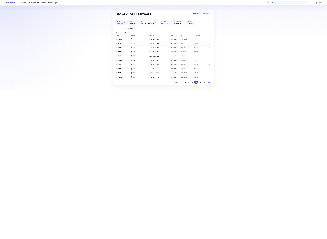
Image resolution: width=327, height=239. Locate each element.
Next (209, 82)
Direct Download (34, 3)
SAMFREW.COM (9, 3)
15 (200, 82)
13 (192, 82)
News (50, 3)
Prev (176, 82)
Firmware (23, 3)
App (56, 3)
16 (204, 82)
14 (196, 82)
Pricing (43, 3)
